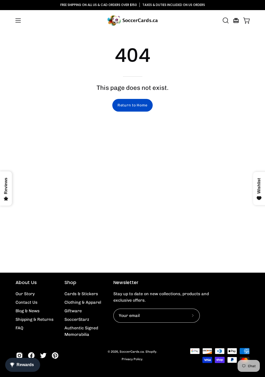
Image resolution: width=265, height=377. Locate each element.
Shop (70, 282)
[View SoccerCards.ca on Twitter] (43, 355)
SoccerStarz (76, 319)
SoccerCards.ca (132, 351)
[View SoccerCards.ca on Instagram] (19, 355)
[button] (225, 20)
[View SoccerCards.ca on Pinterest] (55, 355)
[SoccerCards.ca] (132, 20)
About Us (26, 282)
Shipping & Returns (35, 319)
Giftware (73, 310)
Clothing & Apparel (82, 302)
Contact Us (27, 302)
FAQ (19, 327)
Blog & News (28, 310)
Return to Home (132, 105)
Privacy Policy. (132, 359)
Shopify (150, 351)
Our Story (25, 293)
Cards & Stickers (81, 293)
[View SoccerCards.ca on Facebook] (31, 355)
